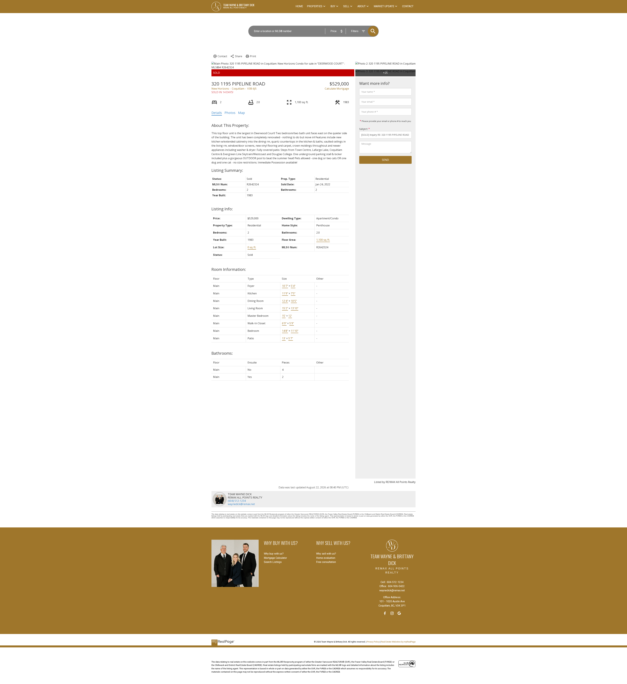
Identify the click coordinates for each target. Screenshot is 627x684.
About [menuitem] (361, 6)
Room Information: (228, 269)
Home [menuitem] (299, 6)
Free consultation (326, 562)
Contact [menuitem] (407, 6)
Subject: (363, 128)
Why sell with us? (326, 553)
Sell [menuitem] (346, 6)
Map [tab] (241, 112)
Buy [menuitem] (332, 6)
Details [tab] (216, 112)
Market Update (384, 6)
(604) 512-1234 (237, 501)
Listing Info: (222, 208)
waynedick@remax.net (241, 504)
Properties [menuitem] (314, 6)
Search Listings (273, 562)
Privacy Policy (373, 642)
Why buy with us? (274, 553)
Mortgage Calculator (275, 557)
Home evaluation (325, 557)
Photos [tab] (230, 112)
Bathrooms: (222, 353)
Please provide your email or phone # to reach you (386, 121)
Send (385, 160)
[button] (384, 613)
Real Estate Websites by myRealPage (398, 642)
